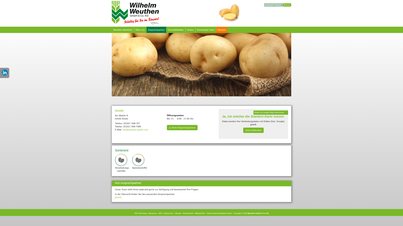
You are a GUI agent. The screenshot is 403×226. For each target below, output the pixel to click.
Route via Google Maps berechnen (269, 112)
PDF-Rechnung (141, 213)
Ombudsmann (188, 213)
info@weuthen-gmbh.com (135, 129)
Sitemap (178, 213)
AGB (160, 213)
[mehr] (118, 197)
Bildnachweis (200, 213)
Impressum (152, 213)
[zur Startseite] (135, 12)
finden (287, 5)
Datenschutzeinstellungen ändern (219, 213)
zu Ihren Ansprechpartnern (182, 127)
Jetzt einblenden (253, 130)
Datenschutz (168, 213)
